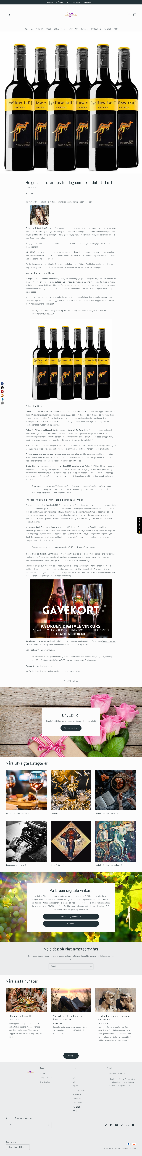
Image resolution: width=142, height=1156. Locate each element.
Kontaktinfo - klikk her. (116, 1073)
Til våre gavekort (71, 728)
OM (74, 1078)
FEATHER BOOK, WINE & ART (117, 1148)
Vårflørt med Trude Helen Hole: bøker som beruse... (69, 1017)
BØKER (75, 1086)
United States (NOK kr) (17, 1147)
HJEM (75, 1074)
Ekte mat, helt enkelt (20, 1016)
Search (42, 1074)
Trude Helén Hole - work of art (107, 865)
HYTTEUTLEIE (78, 1103)
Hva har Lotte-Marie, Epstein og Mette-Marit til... (114, 1017)
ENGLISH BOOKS (79, 1090)
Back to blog (72, 681)
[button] (9, 14)
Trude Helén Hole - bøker (105, 813)
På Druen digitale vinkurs (16, 813)
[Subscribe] (90, 966)
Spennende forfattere (15, 865)
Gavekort (54, 813)
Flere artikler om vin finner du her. (39, 666)
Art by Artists (56, 865)
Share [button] (31, 193)
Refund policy (45, 1082)
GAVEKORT (77, 1099)
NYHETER (76, 1107)
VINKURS (76, 1082)
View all (71, 1056)
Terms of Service (46, 1078)
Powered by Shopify (130, 1148)
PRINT (75, 1111)
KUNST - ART (77, 1094)
